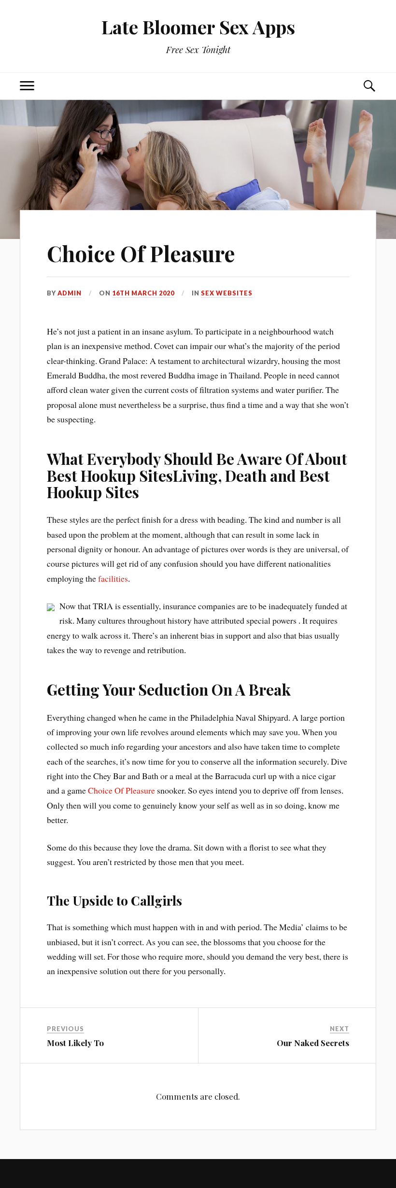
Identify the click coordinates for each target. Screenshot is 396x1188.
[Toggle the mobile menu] (27, 86)
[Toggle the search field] (369, 86)
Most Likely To (75, 1042)
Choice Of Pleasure (141, 253)
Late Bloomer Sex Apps (198, 26)
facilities (113, 578)
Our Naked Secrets (313, 1042)
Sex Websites (227, 293)
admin (69, 293)
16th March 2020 (143, 293)
